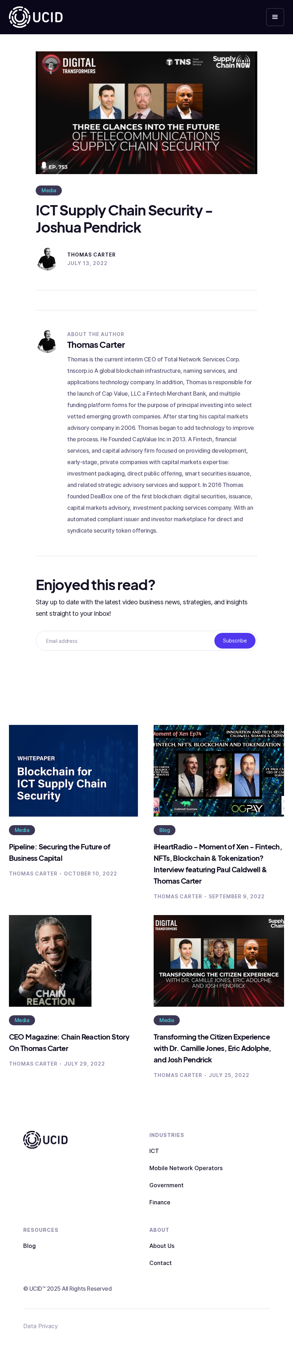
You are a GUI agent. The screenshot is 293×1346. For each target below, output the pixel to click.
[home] (36, 17)
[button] (275, 17)
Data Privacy (40, 1326)
